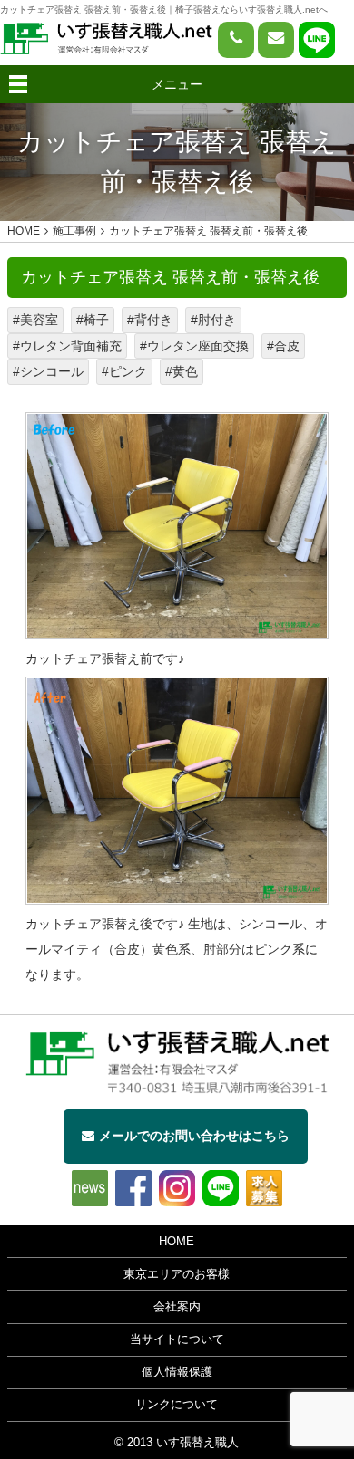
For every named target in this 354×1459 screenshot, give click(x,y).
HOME (176, 1241)
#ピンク (124, 371)
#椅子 (92, 319)
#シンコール (48, 371)
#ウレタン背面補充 (67, 346)
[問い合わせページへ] (276, 40)
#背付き (149, 319)
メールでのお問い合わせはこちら (194, 1135)
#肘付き (213, 319)
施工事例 (74, 231)
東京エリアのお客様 (176, 1274)
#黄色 (181, 371)
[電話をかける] (236, 40)
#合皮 (283, 346)
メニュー (177, 84)
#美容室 (35, 319)
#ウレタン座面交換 (194, 346)
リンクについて (176, 1404)
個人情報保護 (177, 1372)
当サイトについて (177, 1339)
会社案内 (177, 1307)
